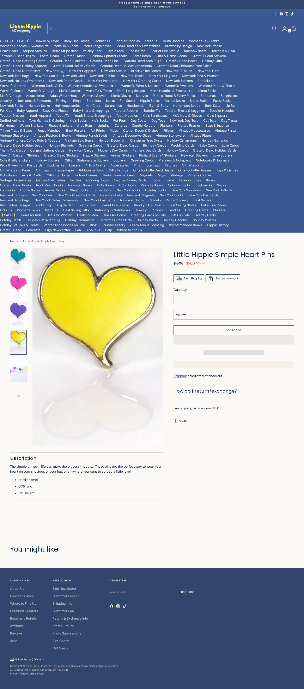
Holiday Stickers (47, 160)
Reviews (16, 633)
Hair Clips (92, 105)
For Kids (6, 110)
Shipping (180, 376)
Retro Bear (87, 205)
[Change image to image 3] (18, 314)
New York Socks (46, 76)
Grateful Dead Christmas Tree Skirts (184, 66)
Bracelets (93, 100)
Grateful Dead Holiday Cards (73, 66)
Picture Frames (189, 125)
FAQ (78, 230)
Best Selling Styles (182, 205)
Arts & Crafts (95, 165)
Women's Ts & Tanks (204, 41)
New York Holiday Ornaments (22, 81)
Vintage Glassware (14, 135)
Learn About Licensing (147, 225)
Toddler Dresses (12, 115)
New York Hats (208, 71)
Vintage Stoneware (170, 135)
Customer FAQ (63, 611)
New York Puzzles (103, 76)
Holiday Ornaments (182, 140)
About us (93, 230)
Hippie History (218, 225)
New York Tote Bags (15, 76)
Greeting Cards (90, 145)
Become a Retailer (24, 618)
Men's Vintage (10, 95)
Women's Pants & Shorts (217, 86)
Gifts (68, 160)
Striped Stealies (35, 51)
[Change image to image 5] (18, 369)
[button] (234, 339)
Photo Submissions (67, 633)
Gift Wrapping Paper (15, 170)
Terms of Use (36, 673)
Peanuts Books (152, 185)
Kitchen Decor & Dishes (140, 130)
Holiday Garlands (215, 140)
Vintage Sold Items (79, 140)
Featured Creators (24, 611)
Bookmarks (55, 165)
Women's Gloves (94, 95)
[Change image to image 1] (18, 260)
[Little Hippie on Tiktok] (292, 14)
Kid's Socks (100, 120)
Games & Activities (50, 180)
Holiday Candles (175, 220)
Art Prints (98, 130)
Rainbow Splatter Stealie (109, 56)
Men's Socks (207, 91)
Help (108, 230)
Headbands (135, 105)
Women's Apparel (13, 86)
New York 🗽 (54, 71)
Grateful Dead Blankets (67, 61)
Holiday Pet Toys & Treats (19, 225)
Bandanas (208, 95)
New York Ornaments (99, 200)
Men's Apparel (70, 91)
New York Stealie (209, 46)
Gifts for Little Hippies (194, 170)
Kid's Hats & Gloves (187, 115)
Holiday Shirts (147, 220)
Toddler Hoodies (127, 41)
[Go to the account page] (283, 28)
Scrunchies (113, 105)
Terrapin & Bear (223, 51)
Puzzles (75, 180)
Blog (93, 225)
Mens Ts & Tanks (66, 46)
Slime (170, 180)
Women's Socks (11, 91)
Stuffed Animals (12, 120)
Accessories (35, 95)
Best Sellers (202, 200)
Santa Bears (142, 56)
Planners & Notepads (175, 160)
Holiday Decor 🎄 (112, 140)
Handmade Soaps (186, 105)
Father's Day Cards (147, 150)
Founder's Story (113, 225)
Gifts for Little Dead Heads (153, 170)
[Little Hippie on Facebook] (281, 14)
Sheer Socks (199, 100)
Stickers (33, 155)
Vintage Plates (201, 135)
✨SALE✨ (8, 215)
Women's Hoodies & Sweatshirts (24, 46)
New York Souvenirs (186, 190)
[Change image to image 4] (18, 342)
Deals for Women (59, 215)
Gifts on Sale (180, 215)
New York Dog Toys (184, 120)
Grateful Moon (74, 56)
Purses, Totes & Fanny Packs (174, 95)
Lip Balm (231, 105)
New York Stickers (179, 81)
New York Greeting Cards (142, 81)
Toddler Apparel (126, 110)
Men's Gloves (121, 95)
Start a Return (63, 626)
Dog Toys (158, 120)
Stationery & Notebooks (112, 210)
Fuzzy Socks (222, 100)
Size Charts (61, 641)
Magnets (146, 175)
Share (183, 421)
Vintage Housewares (194, 130)
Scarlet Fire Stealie (165, 51)
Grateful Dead (10, 230)
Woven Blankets (31, 125)
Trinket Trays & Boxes (16, 130)
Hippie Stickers (94, 155)
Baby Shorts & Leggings (91, 110)
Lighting (104, 125)
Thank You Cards (12, 150)
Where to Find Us (23, 603)
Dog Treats (229, 120)
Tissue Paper (64, 170)
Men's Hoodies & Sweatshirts (138, 46)
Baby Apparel (27, 110)
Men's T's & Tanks (99, 91)
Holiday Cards (177, 150)
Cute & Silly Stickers (15, 160)
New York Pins (42, 195)
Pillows (168, 130)
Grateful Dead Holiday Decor (22, 145)
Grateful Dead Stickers (209, 56)
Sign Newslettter (57, 230)
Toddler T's (152, 110)
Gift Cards (60, 648)
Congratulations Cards (47, 150)
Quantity (180, 289)
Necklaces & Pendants (34, 100)
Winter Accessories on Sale (64, 225)
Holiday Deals (205, 215)
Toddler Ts (102, 41)
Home (14, 241)
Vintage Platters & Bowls (52, 135)
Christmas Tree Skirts (146, 140)
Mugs (114, 130)
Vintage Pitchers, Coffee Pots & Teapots (30, 140)
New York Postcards (103, 81)
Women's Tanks (28, 210)
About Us (17, 588)
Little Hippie (40, 666)
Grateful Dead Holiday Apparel (23, 66)
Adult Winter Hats (63, 95)
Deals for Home (114, 215)
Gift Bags (43, 170)
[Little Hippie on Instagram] (286, 14)
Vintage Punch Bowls (92, 135)
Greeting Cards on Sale (148, 215)
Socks (110, 100)
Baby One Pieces (76, 41)
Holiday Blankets (61, 145)
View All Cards (11, 155)
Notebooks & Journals (212, 160)
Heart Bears (9, 51)
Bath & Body (158, 105)
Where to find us (129, 230)
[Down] (18, 396)
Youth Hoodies (173, 41)
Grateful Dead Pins (104, 61)
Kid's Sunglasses (155, 115)
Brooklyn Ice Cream (146, 71)
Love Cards (230, 145)
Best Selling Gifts (76, 210)
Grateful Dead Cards (122, 145)
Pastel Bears (49, 56)
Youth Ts (151, 41)
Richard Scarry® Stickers (157, 155)
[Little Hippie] (25, 28)
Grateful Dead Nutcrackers (20, 71)
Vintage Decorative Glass (132, 135)
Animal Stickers (122, 155)
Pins (137, 165)
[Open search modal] (274, 28)
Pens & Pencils (11, 165)
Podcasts (33, 230)
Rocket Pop (137, 51)
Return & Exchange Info (70, 618)
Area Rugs (85, 125)
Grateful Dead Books (181, 61)
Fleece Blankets (60, 125)
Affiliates (17, 626)
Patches (171, 165)
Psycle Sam (115, 51)
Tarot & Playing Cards (130, 180)
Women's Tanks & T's (47, 86)
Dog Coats (138, 120)
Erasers (74, 165)
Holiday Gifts (212, 61)
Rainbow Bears (195, 51)
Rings (77, 100)
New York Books (132, 76)
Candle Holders (143, 125)
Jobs (13, 641)
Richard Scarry (177, 200)
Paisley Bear (92, 51)
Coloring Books (97, 180)
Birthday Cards (154, 145)
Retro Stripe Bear (65, 51)
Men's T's (51, 210)
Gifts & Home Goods (171, 56)
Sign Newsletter (64, 588)
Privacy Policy (18, 673)
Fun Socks (127, 100)
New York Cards (81, 150)
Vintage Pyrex (225, 130)
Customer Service (66, 596)
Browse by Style (47, 41)
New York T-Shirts (179, 71)
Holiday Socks (39, 105)
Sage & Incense (217, 125)
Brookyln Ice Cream (149, 205)
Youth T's (62, 115)
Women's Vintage (41, 91)
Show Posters (75, 130)
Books (156, 180)
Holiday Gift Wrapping (43, 220)
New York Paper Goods (66, 81)
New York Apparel (82, 71)
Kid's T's (6, 210)
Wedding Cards (182, 145)
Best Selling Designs (15, 205)
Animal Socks (175, 100)
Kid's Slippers (217, 115)
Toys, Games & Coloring (47, 120)
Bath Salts (212, 105)
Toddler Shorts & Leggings (185, 110)
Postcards (34, 165)
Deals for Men (87, 215)
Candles (121, 125)
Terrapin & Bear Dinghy (17, 56)
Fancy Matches (48, 130)
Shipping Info (62, 603)
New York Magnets (163, 76)
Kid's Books (78, 120)
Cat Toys (209, 120)
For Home (7, 125)
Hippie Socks (150, 100)
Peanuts (155, 200)
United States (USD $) (28, 659)
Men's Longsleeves (97, 46)
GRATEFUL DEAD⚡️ (15, 41)
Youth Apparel (40, 115)
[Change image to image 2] (18, 287)
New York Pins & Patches (200, 76)
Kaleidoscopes (190, 180)
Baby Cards (208, 145)
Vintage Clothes (200, 175)
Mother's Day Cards (113, 150)
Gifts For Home (58, 175)
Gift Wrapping (192, 165)
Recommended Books (185, 225)
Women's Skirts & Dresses (140, 86)
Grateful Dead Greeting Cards (22, 61)
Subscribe (187, 592)
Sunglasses (229, 95)
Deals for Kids (31, 215)
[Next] (51, 28)
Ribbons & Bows (91, 170)
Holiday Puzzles (204, 220)
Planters (166, 125)
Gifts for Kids (118, 170)
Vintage (177, 175)
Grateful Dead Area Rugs (142, 61)
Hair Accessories (67, 105)
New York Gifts (74, 76)
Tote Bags (152, 165)
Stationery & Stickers (93, 160)
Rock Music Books (49, 185)
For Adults (205, 81)
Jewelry (6, 100)
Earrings (62, 100)
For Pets (119, 120)
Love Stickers (223, 155)
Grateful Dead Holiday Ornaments (126, 66)
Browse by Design (178, 46)
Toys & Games (227, 170)
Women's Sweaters (179, 86)
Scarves (142, 95)
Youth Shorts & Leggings (92, 115)
